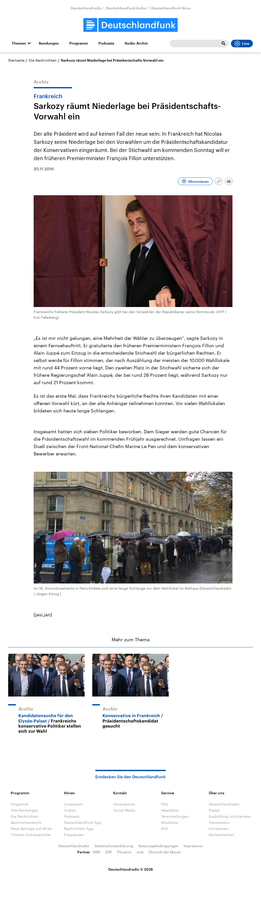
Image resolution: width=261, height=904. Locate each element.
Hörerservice (124, 804)
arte (140, 852)
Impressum (193, 846)
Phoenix (124, 852)
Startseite (16, 60)
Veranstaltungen (175, 816)
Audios (70, 810)
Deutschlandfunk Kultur (126, 8)
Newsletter (170, 810)
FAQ (164, 804)
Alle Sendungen (24, 810)
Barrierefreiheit (221, 834)
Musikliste (169, 822)
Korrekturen (219, 828)
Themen (19, 43)
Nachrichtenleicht (26, 822)
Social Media (124, 810)
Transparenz (219, 822)
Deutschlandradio (86, 8)
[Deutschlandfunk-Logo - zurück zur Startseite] (130, 25)
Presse (214, 810)
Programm (78, 43)
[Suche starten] (223, 43)
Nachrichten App (78, 828)
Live (245, 43)
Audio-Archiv (136, 43)
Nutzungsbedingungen (158, 846)
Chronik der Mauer (165, 852)
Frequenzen (74, 834)
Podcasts (106, 43)
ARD (96, 852)
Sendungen (49, 43)
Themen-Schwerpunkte (30, 834)
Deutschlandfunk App (82, 822)
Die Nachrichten (43, 60)
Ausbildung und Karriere (229, 816)
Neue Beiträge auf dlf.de (31, 828)
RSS (164, 828)
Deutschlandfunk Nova (171, 8)
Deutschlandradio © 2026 (130, 869)
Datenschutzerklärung (114, 846)
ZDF (108, 852)
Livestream (73, 804)
